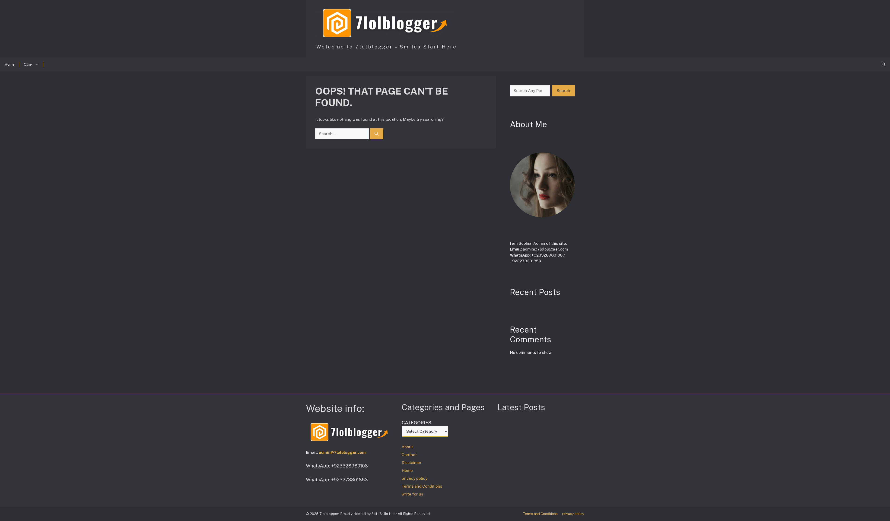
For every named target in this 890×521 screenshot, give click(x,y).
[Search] (376, 134)
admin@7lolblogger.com (545, 249)
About (407, 447)
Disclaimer (412, 462)
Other (28, 64)
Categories (416, 423)
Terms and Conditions (422, 486)
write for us (412, 494)
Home (10, 64)
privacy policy (414, 478)
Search (563, 90)
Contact (409, 454)
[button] (883, 64)
